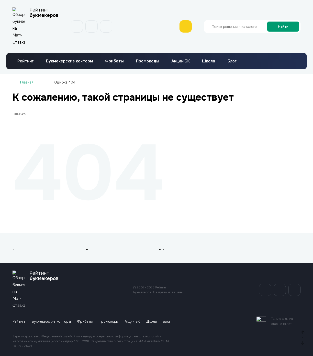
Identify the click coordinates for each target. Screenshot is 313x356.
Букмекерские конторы (69, 61)
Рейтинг (25, 61)
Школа (208, 61)
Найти (283, 26)
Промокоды (147, 61)
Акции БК (180, 61)
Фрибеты (114, 61)
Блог (232, 61)
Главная (27, 82)
